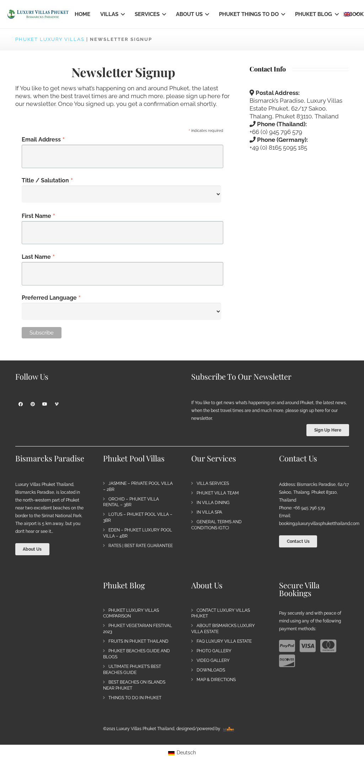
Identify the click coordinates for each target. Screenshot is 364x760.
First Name (38, 216)
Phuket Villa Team (218, 493)
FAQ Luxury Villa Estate (224, 641)
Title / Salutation (47, 180)
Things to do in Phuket (134, 697)
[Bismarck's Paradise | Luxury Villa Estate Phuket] (38, 14)
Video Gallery (213, 660)
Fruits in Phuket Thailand (138, 641)
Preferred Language (51, 297)
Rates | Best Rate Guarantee (140, 545)
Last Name (38, 256)
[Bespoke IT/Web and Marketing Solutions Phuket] (228, 728)
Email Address (43, 139)
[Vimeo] (57, 404)
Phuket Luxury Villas (50, 39)
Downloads (211, 670)
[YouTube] (44, 404)
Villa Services (213, 483)
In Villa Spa (209, 512)
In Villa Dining (213, 502)
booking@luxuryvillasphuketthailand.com (319, 523)
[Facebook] (20, 404)
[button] (121, 14)
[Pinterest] (32, 404)
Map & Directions (216, 679)
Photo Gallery (214, 650)
